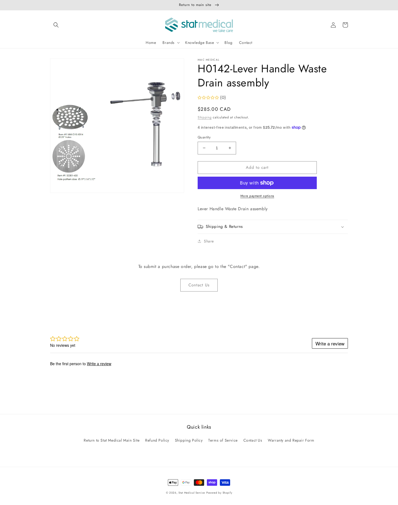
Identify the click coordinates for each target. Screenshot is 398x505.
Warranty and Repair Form (291, 440)
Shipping (205, 117)
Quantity (204, 137)
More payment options (257, 195)
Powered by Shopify (219, 493)
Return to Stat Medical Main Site (111, 440)
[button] (56, 25)
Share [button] (209, 241)
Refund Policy (157, 440)
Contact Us (199, 285)
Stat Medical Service (191, 493)
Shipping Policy (189, 440)
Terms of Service (223, 440)
